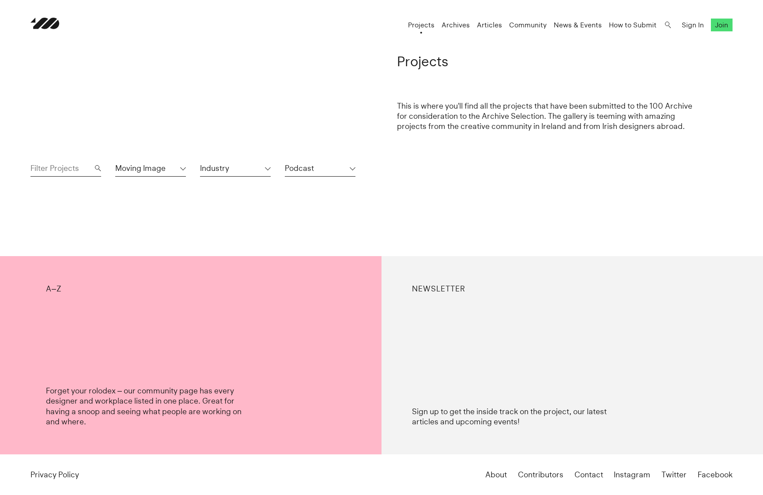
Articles (489, 25)
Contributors (540, 474)
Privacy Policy (54, 474)
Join (721, 25)
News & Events (578, 25)
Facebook (715, 474)
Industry (214, 168)
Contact (588, 474)
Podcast (299, 168)
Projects (421, 25)
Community (528, 25)
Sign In (693, 25)
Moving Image (140, 168)
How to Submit (633, 25)
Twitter (674, 474)
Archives (456, 25)
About (496, 474)
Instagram (632, 474)
